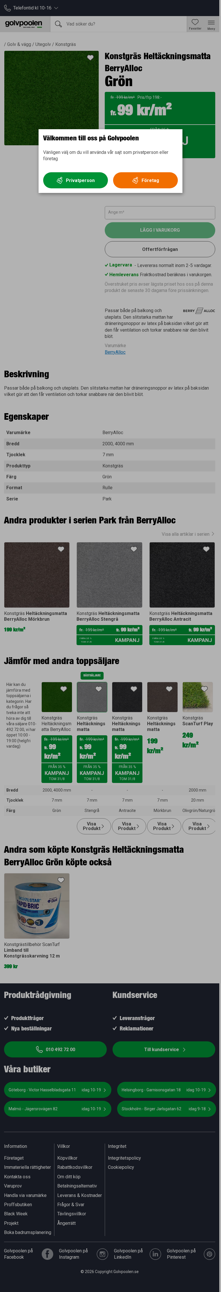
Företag (150, 180)
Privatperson (80, 180)
